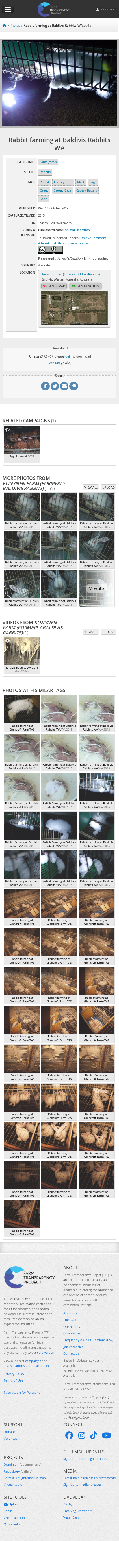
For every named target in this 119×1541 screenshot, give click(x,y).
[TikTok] (93, 1435)
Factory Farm (63, 182)
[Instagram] (81, 1435)
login (68, 356)
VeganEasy (71, 1517)
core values (45, 1352)
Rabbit (44, 182)
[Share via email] (64, 386)
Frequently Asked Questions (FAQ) (88, 1340)
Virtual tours (13, 1484)
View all (91, 487)
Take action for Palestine (22, 1392)
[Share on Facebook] (45, 386)
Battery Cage (62, 190)
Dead (43, 199)
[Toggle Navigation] (8, 9)
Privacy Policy (14, 1374)
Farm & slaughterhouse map (25, 1478)
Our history (71, 1326)
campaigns (33, 1361)
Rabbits (45, 172)
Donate (9, 1431)
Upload (108, 487)
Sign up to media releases (82, 1484)
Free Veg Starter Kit (77, 1510)
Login (8, 1510)
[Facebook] (69, 1435)
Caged (44, 190)
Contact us (71, 1353)
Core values (72, 1333)
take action (40, 1365)
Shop (8, 1445)
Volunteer (11, 1438)
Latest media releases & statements (89, 1478)
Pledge (68, 1504)
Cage (92, 182)
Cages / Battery (86, 190)
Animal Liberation (77, 230)
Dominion (22, 1464)
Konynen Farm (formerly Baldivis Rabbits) (70, 274)
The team (70, 1319)
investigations (14, 1365)
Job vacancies (73, 1346)
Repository (18, 1471)
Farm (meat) (48, 162)
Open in (55, 286)
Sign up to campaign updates (85, 1458)
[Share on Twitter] (55, 386)
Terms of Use (13, 1380)
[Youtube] (106, 1435)
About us (70, 1313)
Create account (15, 1517)
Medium (54, 363)
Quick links (12, 1524)
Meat (80, 182)
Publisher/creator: (51, 230)
